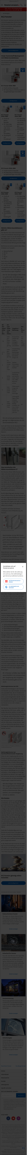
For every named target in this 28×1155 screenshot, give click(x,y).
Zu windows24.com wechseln (14, 587)
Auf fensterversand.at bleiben (14, 581)
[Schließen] (23, 566)
